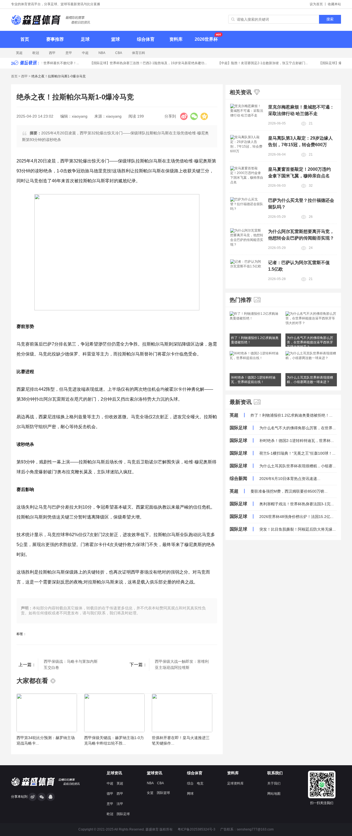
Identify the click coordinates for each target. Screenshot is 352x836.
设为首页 (316, 4)
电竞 (200, 783)
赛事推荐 (55, 39)
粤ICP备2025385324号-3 (196, 829)
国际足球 (123, 814)
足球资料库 (235, 783)
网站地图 (273, 794)
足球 (85, 39)
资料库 (176, 39)
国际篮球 (163, 793)
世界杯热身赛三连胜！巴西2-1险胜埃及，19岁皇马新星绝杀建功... (144, 63)
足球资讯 (114, 773)
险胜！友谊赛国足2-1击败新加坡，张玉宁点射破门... (259, 63)
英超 (19, 53)
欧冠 (35, 53)
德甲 (110, 794)
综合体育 (146, 39)
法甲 (120, 804)
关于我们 (273, 783)
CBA (118, 53)
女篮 (150, 793)
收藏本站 (334, 4)
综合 (190, 783)
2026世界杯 (206, 39)
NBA (101, 53)
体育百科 (138, 53)
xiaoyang (79, 116)
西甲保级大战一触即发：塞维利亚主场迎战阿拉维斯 (182, 664)
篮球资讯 (154, 773)
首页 (24, 39)
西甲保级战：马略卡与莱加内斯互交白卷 (71, 664)
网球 (190, 794)
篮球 (115, 39)
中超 (85, 53)
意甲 (68, 53)
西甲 (52, 53)
